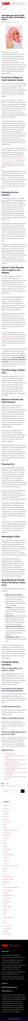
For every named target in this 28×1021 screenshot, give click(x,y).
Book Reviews (7, 833)
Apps (4, 824)
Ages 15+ (6, 811)
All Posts (5, 819)
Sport (4, 909)
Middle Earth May (8, 879)
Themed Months (8, 917)
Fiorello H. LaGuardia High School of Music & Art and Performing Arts (13, 159)
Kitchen (5, 868)
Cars (4, 841)
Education (6, 846)
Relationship (7, 898)
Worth (15, 785)
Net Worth (7, 783)
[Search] (22, 791)
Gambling (6, 857)
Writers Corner (7, 934)
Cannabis (6, 838)
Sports (5, 912)
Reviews (5, 904)
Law (4, 871)
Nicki (11, 785)
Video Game (6, 928)
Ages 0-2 (5, 805)
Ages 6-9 (5, 816)
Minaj (5, 785)
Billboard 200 (9, 336)
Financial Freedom (8, 855)
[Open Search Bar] (25, 9)
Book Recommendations (10, 830)
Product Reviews (8, 890)
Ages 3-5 (5, 814)
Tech (4, 914)
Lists (4, 874)
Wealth (5, 931)
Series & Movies (7, 906)
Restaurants (6, 901)
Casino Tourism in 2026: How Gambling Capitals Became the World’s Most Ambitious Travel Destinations (13, 967)
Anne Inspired (7, 822)
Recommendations (8, 895)
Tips (4, 920)
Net (8, 785)
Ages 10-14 (6, 808)
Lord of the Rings (8, 876)
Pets (4, 885)
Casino (5, 844)
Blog (4, 827)
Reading (5, 893)
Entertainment (7, 849)
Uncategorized (7, 925)
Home (5, 863)
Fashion (5, 852)
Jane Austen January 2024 (11, 865)
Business (6, 835)
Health (5, 860)
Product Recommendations (11, 887)
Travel (5, 923)
